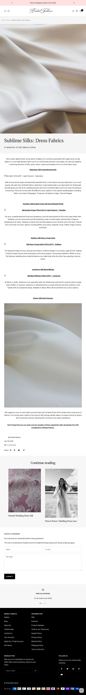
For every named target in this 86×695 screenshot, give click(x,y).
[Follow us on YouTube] (61, 674)
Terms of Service (63, 543)
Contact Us (8, 633)
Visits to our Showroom (40, 629)
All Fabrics (8, 645)
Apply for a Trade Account (13, 641)
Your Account (9, 637)
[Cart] (81, 11)
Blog (6, 621)
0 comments (11, 445)
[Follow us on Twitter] (67, 669)
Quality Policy (36, 633)
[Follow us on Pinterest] (79, 669)
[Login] (73, 11)
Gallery (6, 617)
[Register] (35, 670)
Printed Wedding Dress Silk (20, 515)
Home (3, 20)
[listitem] (10, 450)
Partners (34, 621)
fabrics (40, 159)
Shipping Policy (37, 645)
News (8, 20)
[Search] (9, 11)
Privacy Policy (48, 543)
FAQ (32, 617)
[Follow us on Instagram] (73, 669)
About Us (7, 625)
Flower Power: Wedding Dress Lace (61, 521)
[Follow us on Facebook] (61, 669)
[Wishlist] (77, 11)
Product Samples (37, 625)
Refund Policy (36, 641)
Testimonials (9, 629)
